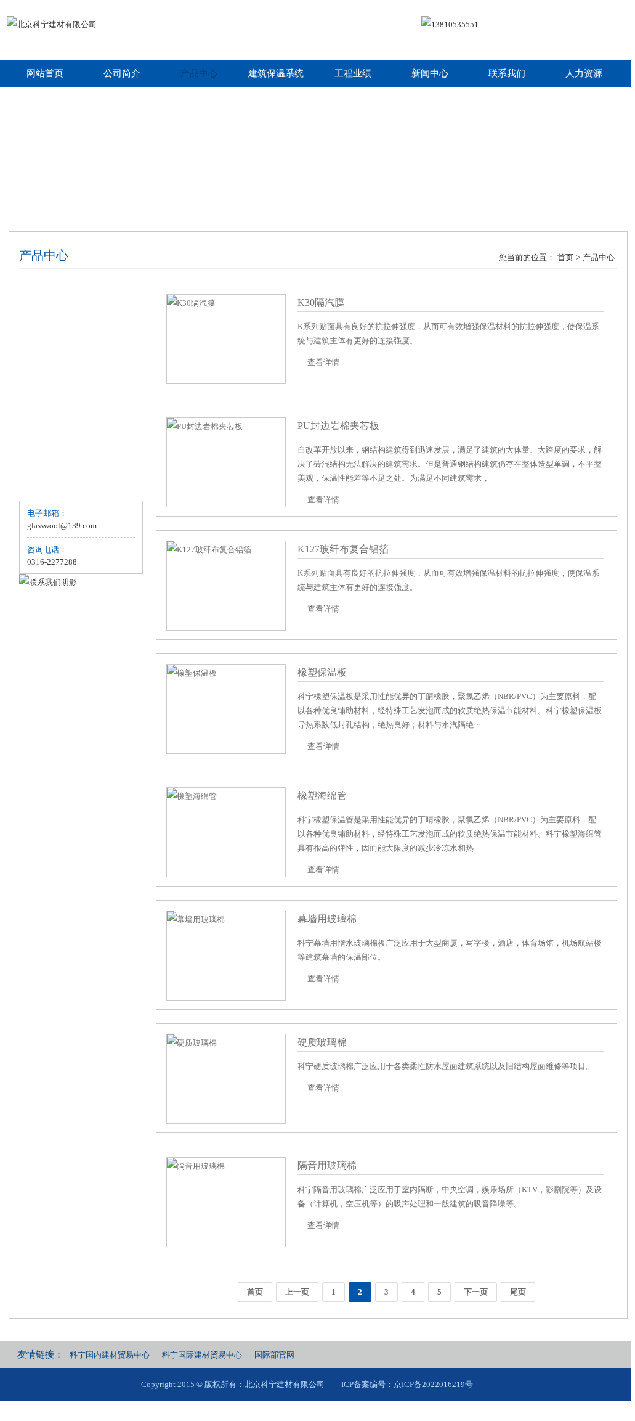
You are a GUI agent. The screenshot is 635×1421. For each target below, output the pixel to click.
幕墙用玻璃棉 (327, 919)
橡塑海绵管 (322, 795)
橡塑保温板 (322, 672)
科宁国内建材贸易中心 (110, 1354)
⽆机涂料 (46, 481)
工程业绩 (352, 73)
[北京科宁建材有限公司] (52, 24)
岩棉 (38, 317)
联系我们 (506, 73)
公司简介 (121, 73)
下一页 (476, 1291)
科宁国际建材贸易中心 (202, 1354)
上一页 (297, 1291)
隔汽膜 (42, 340)
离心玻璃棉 (50, 293)
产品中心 (198, 73)
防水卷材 (46, 457)
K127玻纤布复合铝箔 (343, 549)
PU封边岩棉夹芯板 (338, 425)
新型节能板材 (54, 434)
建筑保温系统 (276, 73)
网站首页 (44, 73)
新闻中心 (429, 73)
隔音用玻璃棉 (327, 1165)
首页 (565, 257)
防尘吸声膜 (50, 387)
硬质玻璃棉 (322, 1042)
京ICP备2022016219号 (433, 1384)
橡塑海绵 (46, 411)
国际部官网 (274, 1354)
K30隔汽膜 (320, 302)
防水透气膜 (50, 364)
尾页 (518, 1291)
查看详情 (323, 362)
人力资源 (583, 73)
